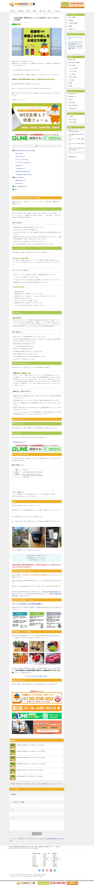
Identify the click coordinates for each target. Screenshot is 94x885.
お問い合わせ (57, 11)
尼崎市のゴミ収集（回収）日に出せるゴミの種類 (25, 150)
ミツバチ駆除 (72, 74)
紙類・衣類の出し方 (20, 168)
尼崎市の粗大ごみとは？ (21, 180)
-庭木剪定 (44, 865)
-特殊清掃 (44, 861)
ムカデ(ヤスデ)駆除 (72, 77)
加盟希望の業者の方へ (72, 156)
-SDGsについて (55, 863)
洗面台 (74, 44)
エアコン (76, 41)
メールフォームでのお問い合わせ (73, 7)
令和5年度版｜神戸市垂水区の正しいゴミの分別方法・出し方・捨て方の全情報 (31, 757)
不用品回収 (71, 20)
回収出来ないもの (73, 108)
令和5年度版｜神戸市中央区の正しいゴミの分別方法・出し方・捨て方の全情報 (31, 763)
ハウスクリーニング (74, 37)
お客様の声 (28, 11)
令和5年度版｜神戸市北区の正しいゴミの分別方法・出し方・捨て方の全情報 (24, 783)
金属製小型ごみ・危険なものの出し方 (24, 174)
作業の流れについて (73, 96)
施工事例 (34, 11)
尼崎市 (19, 24)
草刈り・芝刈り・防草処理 (74, 62)
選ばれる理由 (20, 11)
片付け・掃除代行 (72, 17)
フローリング (70, 41)
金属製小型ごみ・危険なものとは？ (23, 171)
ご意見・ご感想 (42, 11)
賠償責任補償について (35, 865)
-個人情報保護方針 (55, 857)
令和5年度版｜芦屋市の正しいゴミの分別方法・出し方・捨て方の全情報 (29, 776)
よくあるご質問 (72, 102)
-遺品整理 (44, 856)
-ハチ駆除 (44, 862)
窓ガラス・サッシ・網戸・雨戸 (76, 46)
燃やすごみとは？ (19, 153)
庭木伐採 (70, 82)
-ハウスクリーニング (46, 860)
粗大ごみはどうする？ (19, 177)
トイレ (77, 44)
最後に (16, 189)
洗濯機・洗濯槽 (71, 48)
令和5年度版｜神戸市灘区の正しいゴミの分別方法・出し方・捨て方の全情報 (30, 745)
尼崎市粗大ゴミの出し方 (19, 441)
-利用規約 (54, 856)
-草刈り (44, 866)
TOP (31, 846)
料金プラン (50, 11)
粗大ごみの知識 (73, 122)
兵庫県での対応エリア (73, 93)
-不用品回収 (44, 855)
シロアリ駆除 (71, 80)
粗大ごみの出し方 (19, 183)
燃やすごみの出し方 (20, 156)
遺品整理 (70, 26)
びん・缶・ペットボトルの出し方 (23, 162)
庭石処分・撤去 (72, 59)
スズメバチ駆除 (73, 71)
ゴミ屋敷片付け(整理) (73, 23)
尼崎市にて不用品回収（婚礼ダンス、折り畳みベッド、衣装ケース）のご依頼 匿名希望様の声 (50, 783)
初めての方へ (12, 11)
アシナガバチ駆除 (73, 68)
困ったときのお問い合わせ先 (21, 186)
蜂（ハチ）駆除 (72, 65)
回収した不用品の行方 (73, 105)
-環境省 (54, 862)
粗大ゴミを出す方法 (73, 119)
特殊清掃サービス (72, 29)
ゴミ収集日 (14, 24)
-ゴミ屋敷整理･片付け (46, 857)
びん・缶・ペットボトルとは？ (22, 159)
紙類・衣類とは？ (19, 165)
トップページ (34, 855)
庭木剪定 (70, 85)
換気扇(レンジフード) (75, 43)
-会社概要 (54, 855)
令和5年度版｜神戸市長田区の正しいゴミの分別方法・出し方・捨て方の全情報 (31, 751)
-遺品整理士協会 (55, 866)
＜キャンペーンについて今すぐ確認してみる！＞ (36, 676)
